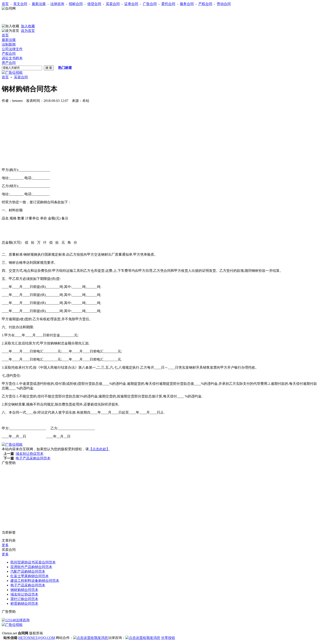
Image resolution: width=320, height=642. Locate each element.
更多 (5, 545)
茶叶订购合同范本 (24, 599)
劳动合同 (224, 4)
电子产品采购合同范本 (33, 458)
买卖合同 (113, 4)
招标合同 (76, 4)
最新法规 (39, 4)
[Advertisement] (53, 17)
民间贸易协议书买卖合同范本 (33, 562)
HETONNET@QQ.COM (36, 638)
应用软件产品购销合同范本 (31, 567)
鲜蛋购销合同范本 (24, 603)
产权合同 (205, 4)
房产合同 (9, 63)
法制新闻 (9, 44)
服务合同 (187, 4)
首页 (5, 4)
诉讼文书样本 (12, 58)
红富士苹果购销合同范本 (29, 576)
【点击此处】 (99, 449)
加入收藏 (28, 26)
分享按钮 (168, 638)
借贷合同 (94, 4)
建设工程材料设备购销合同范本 (34, 580)
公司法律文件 (12, 49)
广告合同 (150, 4)
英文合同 (20, 4)
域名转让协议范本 (30, 453)
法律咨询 (57, 4)
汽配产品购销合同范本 (27, 571)
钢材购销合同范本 (24, 590)
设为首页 (28, 31)
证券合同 (131, 4)
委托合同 (168, 4)
